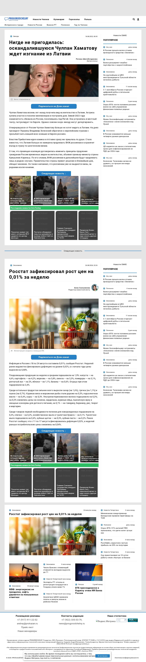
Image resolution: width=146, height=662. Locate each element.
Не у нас (109, 47)
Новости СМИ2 (120, 35)
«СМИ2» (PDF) (76, 651)
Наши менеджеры (27, 631)
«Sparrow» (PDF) (86, 651)
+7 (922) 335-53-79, (72, 619)
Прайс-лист (27, 627)
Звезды (16, 36)
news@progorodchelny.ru (72, 623)
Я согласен (103, 656)
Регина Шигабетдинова (86, 59)
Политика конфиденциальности (127, 658)
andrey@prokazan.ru (27, 623)
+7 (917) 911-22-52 (27, 619)
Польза (81, 584)
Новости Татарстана (111, 510)
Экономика (110, 72)
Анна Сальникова (82, 288)
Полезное (109, 59)
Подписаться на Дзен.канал (54, 106)
